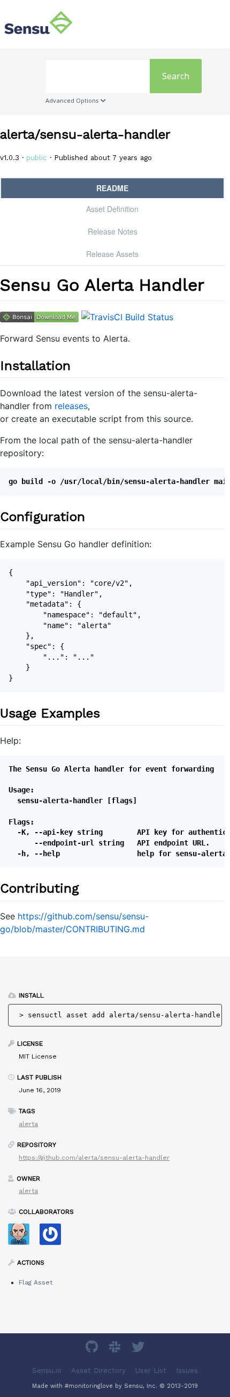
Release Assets (112, 253)
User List (150, 1370)
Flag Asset (35, 1282)
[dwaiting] (54, 1237)
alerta (28, 1124)
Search (175, 76)
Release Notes (112, 231)
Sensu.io (47, 1370)
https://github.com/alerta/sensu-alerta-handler (94, 1157)
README (112, 188)
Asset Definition (112, 208)
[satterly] (22, 1237)
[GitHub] (93, 1348)
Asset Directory (98, 1370)
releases (71, 406)
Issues (187, 1370)
